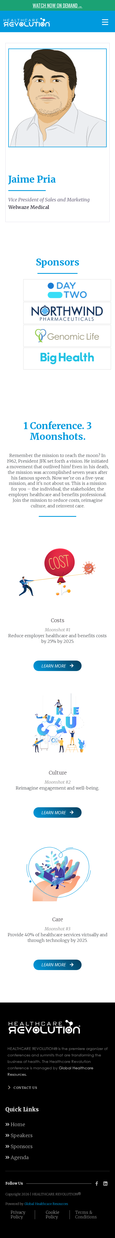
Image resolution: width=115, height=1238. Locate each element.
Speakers (19, 1135)
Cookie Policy (52, 1214)
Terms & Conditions (86, 1214)
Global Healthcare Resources (46, 1204)
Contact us (25, 1088)
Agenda (17, 1157)
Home (15, 1124)
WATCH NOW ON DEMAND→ (57, 5)
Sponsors (19, 1146)
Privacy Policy (18, 1214)
